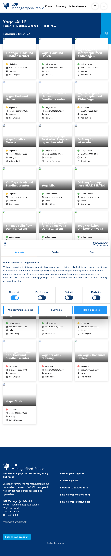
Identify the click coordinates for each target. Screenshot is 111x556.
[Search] (95, 6)
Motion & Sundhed (27, 25)
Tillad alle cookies (91, 310)
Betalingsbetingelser (72, 473)
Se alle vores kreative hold (75, 501)
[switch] (42, 297)
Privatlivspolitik (69, 480)
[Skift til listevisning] (106, 34)
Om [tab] (92, 252)
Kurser (49, 6)
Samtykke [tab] (19, 252)
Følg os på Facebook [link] (16, 537)
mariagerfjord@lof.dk (15, 522)
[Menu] (104, 6)
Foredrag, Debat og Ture (74, 487)
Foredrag (61, 6)
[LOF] (24, 6)
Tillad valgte (55, 310)
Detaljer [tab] (56, 252)
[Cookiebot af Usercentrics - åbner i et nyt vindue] (95, 244)
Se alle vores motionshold (75, 494)
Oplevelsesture (77, 6)
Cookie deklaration (55, 543)
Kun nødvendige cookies (20, 310)
